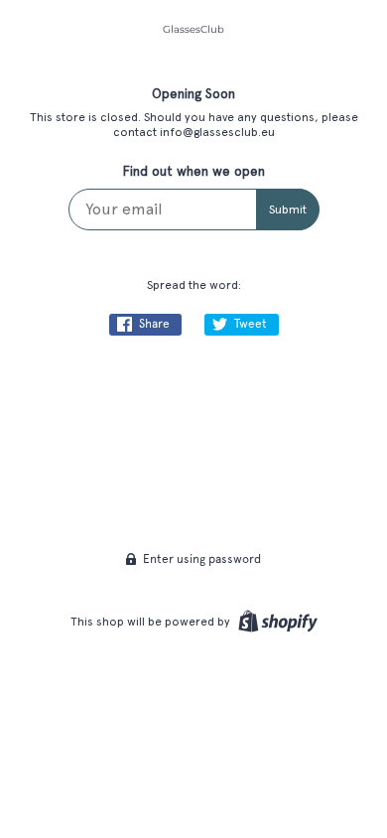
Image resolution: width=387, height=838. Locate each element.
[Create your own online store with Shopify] (275, 621)
